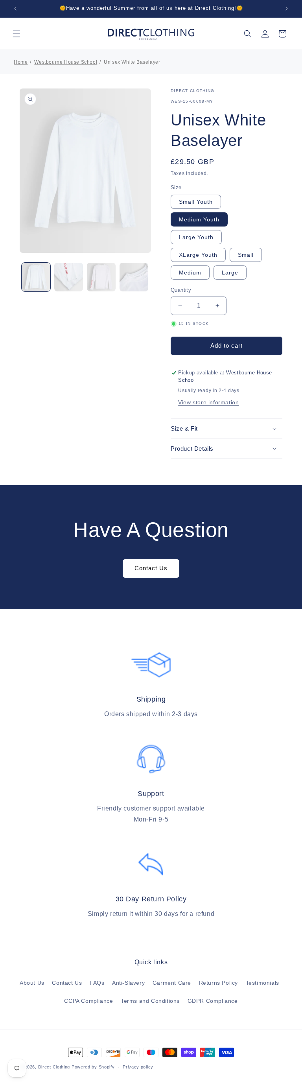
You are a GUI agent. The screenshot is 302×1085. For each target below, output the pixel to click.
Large (230, 272)
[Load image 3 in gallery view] (101, 277)
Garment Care (172, 983)
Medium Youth (199, 219)
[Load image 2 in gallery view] (68, 277)
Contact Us (151, 568)
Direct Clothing (54, 1067)
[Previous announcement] (15, 8)
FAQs (97, 983)
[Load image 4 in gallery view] (134, 277)
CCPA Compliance (88, 1001)
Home (21, 62)
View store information (208, 402)
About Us (32, 983)
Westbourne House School (65, 62)
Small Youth (196, 202)
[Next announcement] (286, 8)
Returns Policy (218, 983)
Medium (190, 272)
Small (246, 255)
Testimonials (262, 983)
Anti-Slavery (128, 983)
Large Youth (196, 237)
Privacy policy (138, 1067)
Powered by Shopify (93, 1067)
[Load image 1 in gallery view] (36, 277)
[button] (16, 33)
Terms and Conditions (150, 1001)
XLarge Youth (198, 255)
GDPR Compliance (213, 1001)
